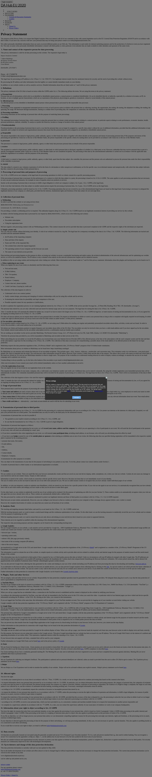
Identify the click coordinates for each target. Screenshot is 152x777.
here (68, 391)
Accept (76, 397)
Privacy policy (99, 391)
